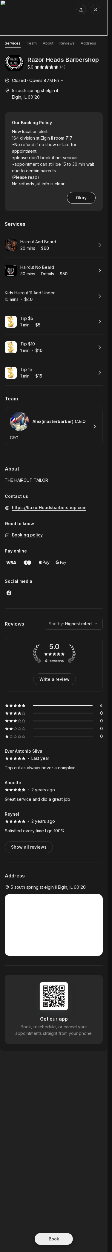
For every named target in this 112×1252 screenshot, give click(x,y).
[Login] (95, 9)
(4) (63, 67)
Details (47, 273)
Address (88, 43)
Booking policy (27, 534)
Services (13, 43)
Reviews (67, 43)
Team (32, 43)
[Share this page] (81, 9)
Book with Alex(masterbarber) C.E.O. (53, 426)
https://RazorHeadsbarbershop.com (49, 507)
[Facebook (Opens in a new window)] (9, 593)
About (48, 43)
